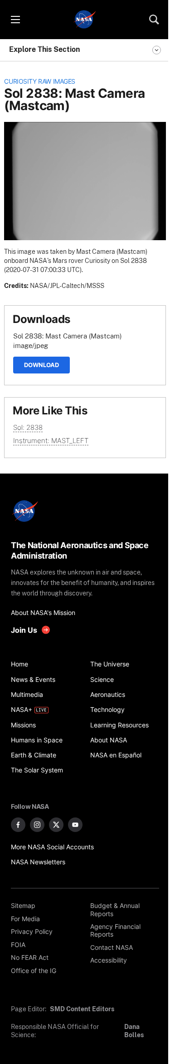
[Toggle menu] (15, 19)
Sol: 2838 (28, 427)
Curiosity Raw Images (39, 81)
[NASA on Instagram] (37, 824)
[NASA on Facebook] (18, 824)
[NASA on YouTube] (75, 824)
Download (41, 364)
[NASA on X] (56, 824)
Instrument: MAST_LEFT (50, 440)
